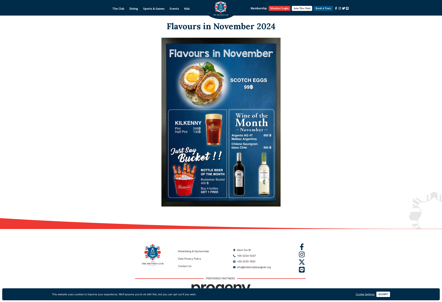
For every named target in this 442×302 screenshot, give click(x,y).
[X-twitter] (302, 262)
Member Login (279, 8)
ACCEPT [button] (383, 294)
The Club (118, 9)
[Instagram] (340, 8)
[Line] (347, 8)
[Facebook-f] (336, 8)
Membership (259, 8)
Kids (187, 9)
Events (174, 9)
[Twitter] (343, 8)
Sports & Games (154, 9)
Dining (133, 9)
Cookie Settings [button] (365, 294)
